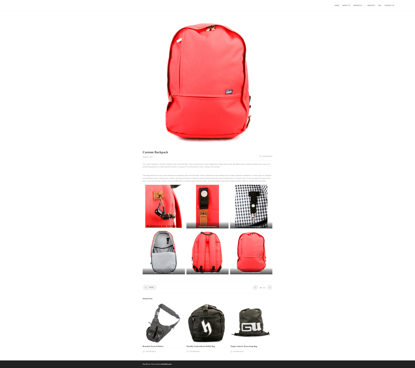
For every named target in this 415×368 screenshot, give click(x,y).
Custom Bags (267, 156)
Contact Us (389, 5)
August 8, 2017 (148, 157)
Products (358, 5)
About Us (346, 5)
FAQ (379, 5)
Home (337, 5)
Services (371, 5)
